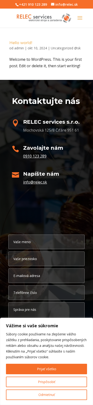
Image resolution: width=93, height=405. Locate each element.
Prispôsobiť (46, 381)
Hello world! (20, 43)
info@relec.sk (35, 182)
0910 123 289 (34, 156)
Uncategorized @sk (66, 48)
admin (19, 48)
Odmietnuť (46, 394)
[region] (46, 361)
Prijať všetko (46, 369)
